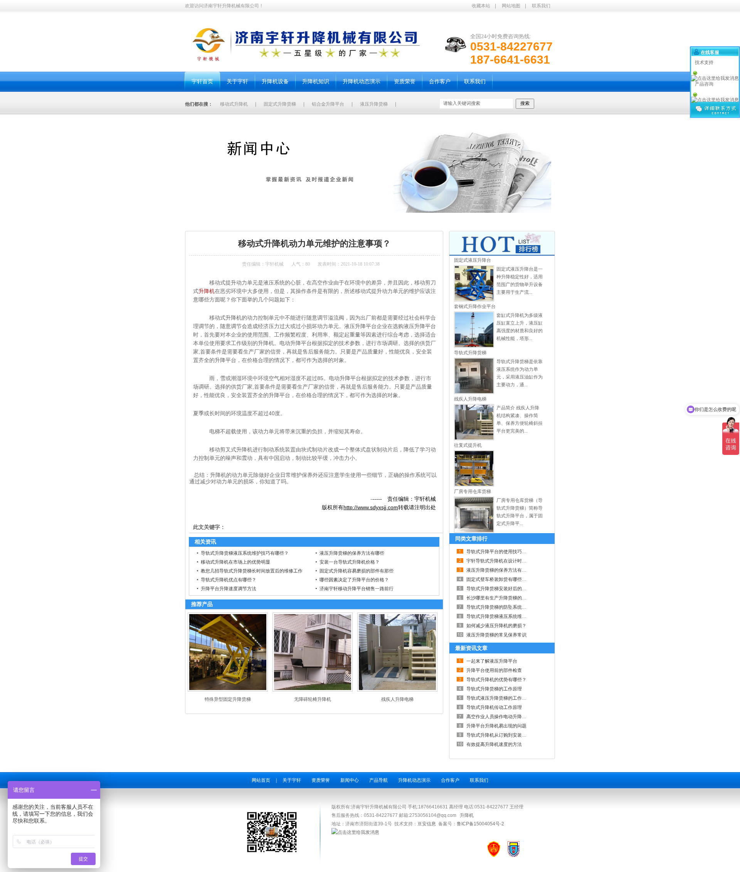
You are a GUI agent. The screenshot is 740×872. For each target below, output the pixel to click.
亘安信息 (426, 824)
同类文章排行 (471, 538)
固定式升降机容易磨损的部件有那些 (357, 571)
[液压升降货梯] (474, 300)
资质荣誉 (320, 780)
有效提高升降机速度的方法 (494, 744)
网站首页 (261, 780)
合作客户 (450, 780)
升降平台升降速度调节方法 (228, 588)
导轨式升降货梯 (470, 352)
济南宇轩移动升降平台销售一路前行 (357, 588)
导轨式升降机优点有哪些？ (228, 579)
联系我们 (541, 5)
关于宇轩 (292, 780)
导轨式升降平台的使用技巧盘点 (498, 551)
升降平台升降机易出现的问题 (496, 726)
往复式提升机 (468, 445)
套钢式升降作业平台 (475, 306)
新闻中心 (235, 221)
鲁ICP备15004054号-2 (480, 824)
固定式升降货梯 (280, 104)
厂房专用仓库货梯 (472, 491)
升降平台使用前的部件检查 (494, 670)
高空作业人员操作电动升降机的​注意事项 (508, 716)
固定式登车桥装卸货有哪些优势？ (501, 579)
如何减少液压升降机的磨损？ (496, 625)
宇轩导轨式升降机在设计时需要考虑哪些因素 (512, 561)
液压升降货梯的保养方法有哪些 (352, 553)
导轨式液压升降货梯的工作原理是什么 (505, 698)
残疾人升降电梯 (397, 699)
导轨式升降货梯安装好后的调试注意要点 (508, 588)
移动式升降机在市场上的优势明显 (235, 562)
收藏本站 (481, 5)
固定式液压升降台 (472, 260)
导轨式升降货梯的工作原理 (494, 689)
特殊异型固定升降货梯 (228, 699)
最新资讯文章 (471, 648)
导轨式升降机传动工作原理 (494, 707)
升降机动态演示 (414, 780)
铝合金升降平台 (328, 104)
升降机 (206, 291)
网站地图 (511, 5)
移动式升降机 (234, 104)
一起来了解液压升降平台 (491, 661)
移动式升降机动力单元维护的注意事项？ (291, 221)
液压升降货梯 (374, 104)
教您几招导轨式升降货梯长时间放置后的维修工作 (252, 571)
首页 (216, 221)
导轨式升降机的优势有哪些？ (496, 679)
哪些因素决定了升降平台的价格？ (354, 579)
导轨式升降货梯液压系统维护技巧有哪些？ (245, 553)
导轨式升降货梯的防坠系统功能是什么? (507, 607)
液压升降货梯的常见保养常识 (496, 635)
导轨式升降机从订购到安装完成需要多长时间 (512, 735)
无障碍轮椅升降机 (312, 699)
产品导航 (378, 780)
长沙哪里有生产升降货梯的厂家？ (501, 598)
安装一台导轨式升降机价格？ (350, 562)
